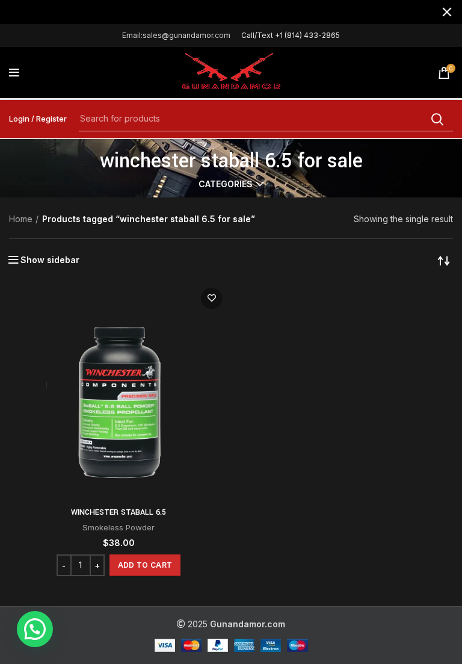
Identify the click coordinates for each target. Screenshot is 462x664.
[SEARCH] (437, 119)
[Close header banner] (447, 12)
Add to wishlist (211, 298)
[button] (144, 565)
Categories (226, 184)
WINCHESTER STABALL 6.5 (118, 512)
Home (20, 219)
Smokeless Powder (118, 527)
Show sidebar (49, 260)
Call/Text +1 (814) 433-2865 (290, 35)
